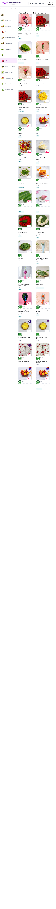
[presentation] (3, 8)
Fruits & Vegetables (9, 8)
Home (1, 8)
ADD (29, 25)
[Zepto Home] (5, 3)
